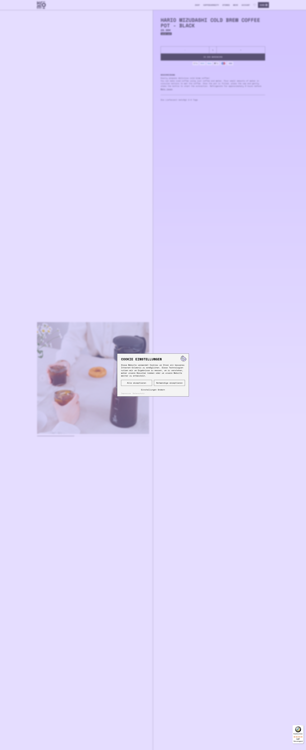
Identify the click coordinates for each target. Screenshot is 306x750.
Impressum (126, 393)
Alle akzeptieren (136, 382)
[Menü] (302, 726)
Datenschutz (139, 393)
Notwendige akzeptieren (169, 382)
